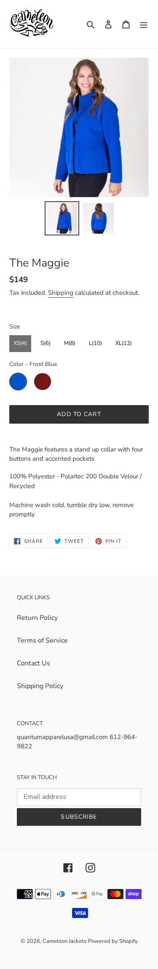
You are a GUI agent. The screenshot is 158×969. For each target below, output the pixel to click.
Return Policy (37, 617)
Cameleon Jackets (64, 941)
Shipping (60, 292)
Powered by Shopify (113, 941)
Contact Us (33, 663)
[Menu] (144, 24)
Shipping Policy (40, 686)
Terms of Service (42, 640)
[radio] (20, 343)
